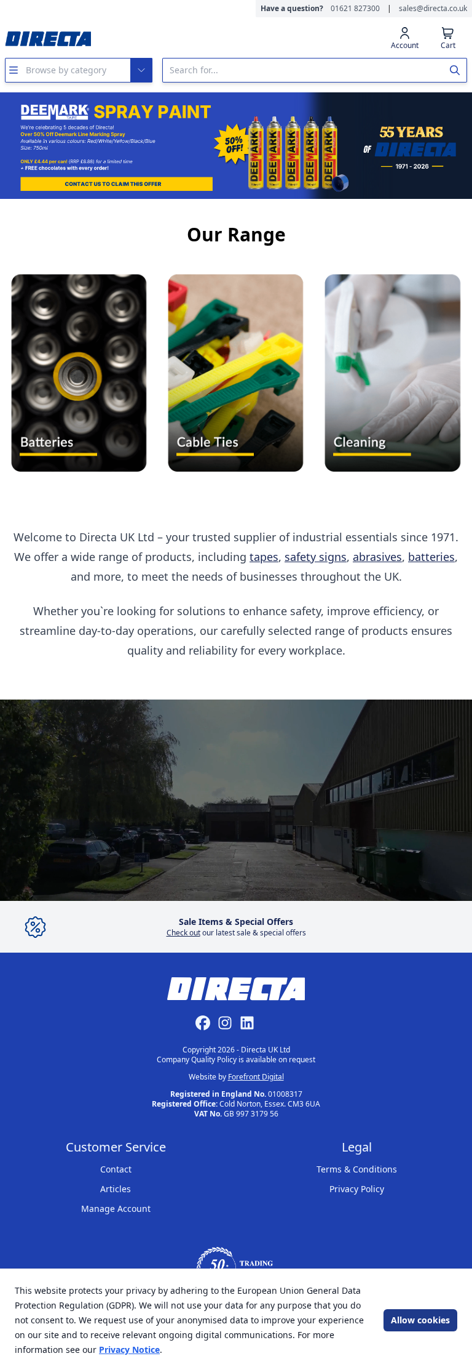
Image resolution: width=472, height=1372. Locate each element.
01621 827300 (355, 9)
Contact (116, 1169)
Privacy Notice (129, 1349)
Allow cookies (420, 1320)
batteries (431, 556)
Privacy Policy (356, 1189)
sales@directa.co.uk (433, 9)
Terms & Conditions (357, 1169)
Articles (115, 1189)
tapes (264, 556)
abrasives (377, 556)
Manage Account (116, 1208)
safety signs (316, 556)
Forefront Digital (256, 1076)
